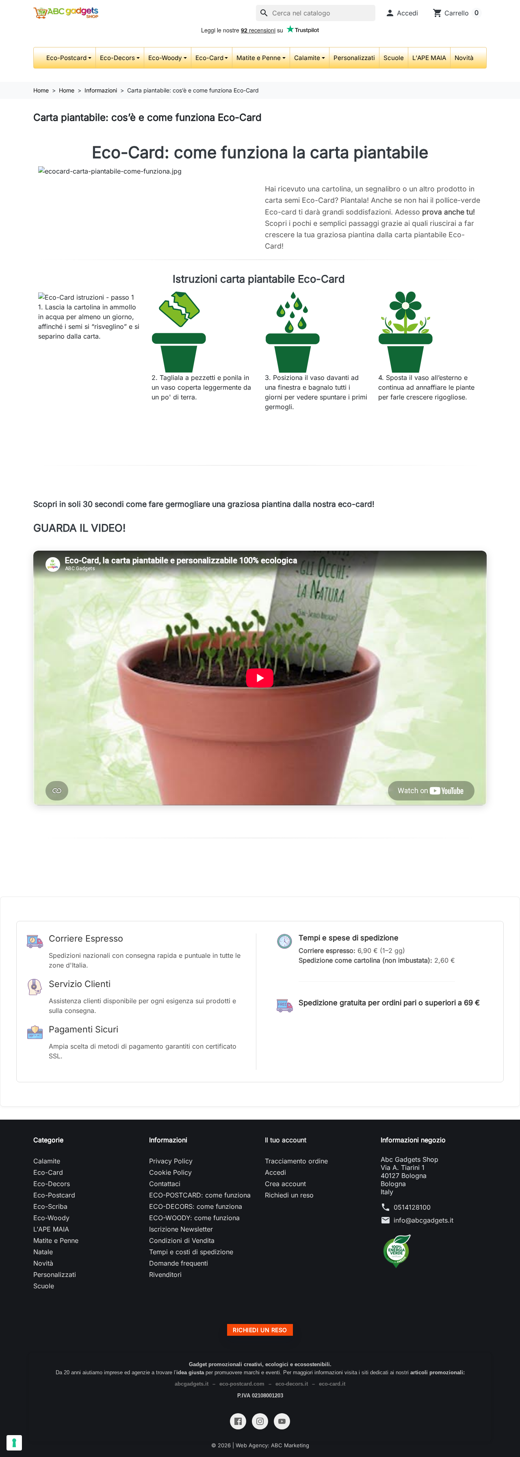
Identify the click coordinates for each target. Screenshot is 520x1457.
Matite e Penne (258, 58)
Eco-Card (209, 58)
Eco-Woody (165, 58)
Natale (43, 1252)
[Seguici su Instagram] (260, 1421)
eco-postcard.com (241, 1384)
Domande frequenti (178, 1263)
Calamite (307, 58)
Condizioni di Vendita (181, 1240)
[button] (401, 13)
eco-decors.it (291, 1384)
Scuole (394, 58)
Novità (464, 58)
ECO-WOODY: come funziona (194, 1218)
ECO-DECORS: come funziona (195, 1206)
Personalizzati (354, 58)
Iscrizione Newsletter (181, 1229)
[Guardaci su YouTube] (282, 1421)
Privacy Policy (171, 1161)
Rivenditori (165, 1274)
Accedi (275, 1172)
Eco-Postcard (66, 58)
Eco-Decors (117, 58)
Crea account (285, 1184)
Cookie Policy (170, 1172)
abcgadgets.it (191, 1384)
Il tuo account (285, 1140)
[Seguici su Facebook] (238, 1421)
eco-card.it (332, 1384)
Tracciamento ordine (296, 1161)
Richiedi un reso (289, 1195)
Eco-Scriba (50, 1206)
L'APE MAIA (429, 58)
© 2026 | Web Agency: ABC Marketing (260, 1445)
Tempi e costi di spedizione (191, 1252)
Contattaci (164, 1184)
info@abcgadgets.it (423, 1220)
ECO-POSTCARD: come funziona (200, 1195)
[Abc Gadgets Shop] (65, 13)
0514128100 (412, 1207)
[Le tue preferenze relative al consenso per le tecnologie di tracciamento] (14, 1443)
